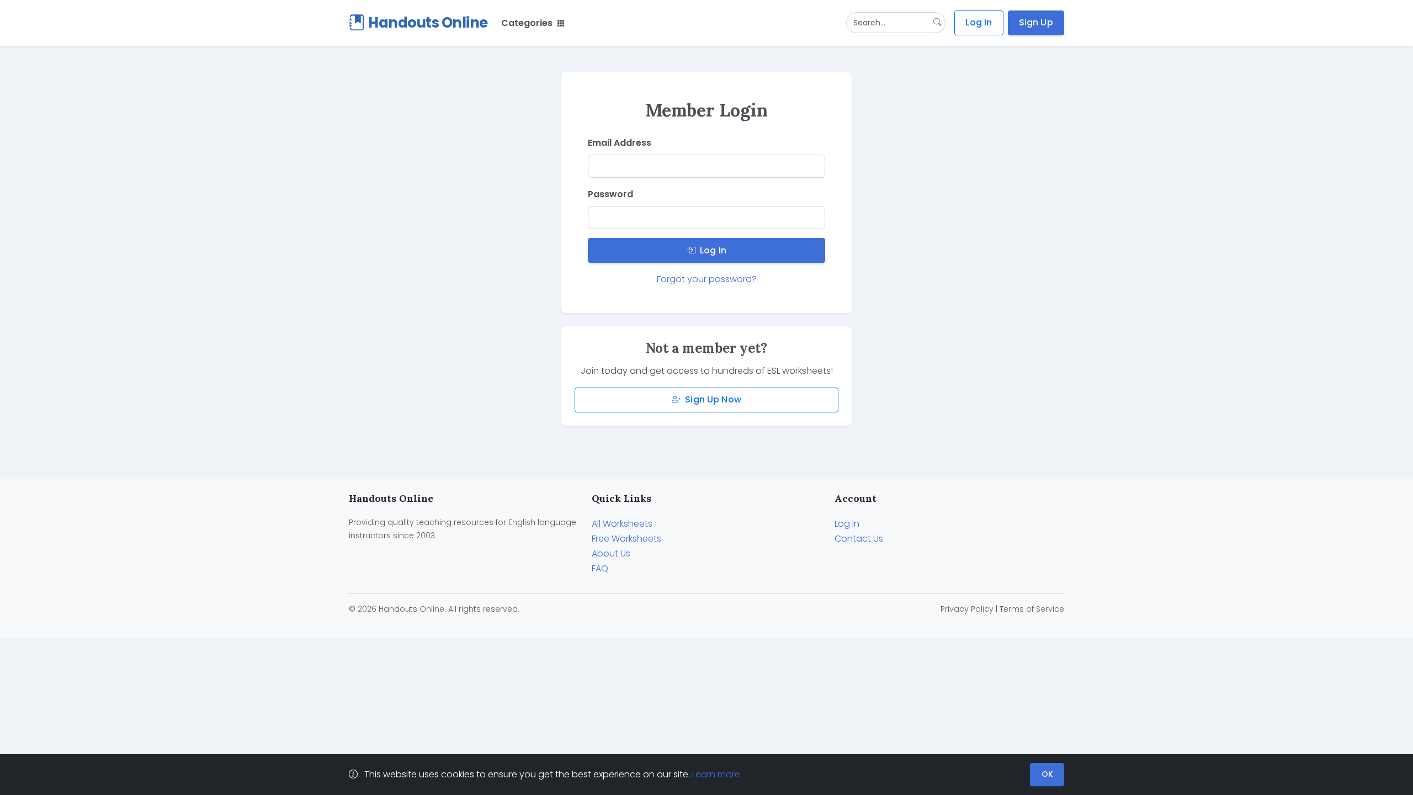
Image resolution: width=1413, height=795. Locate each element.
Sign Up (1036, 22)
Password (610, 194)
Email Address (619, 142)
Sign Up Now (713, 399)
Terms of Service (1032, 608)
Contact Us (859, 538)
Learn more (716, 774)
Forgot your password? (707, 279)
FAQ (600, 568)
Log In (978, 22)
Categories (528, 23)
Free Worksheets (626, 538)
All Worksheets (622, 523)
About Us (611, 553)
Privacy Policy (967, 608)
